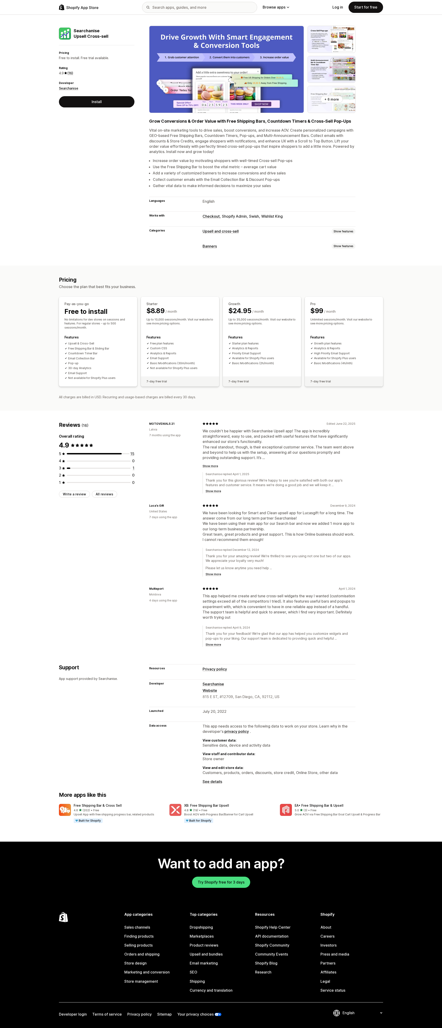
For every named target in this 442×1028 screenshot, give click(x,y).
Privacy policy (215, 669)
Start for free (365, 7)
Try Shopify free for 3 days (221, 882)
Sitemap (164, 1014)
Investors (328, 945)
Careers (327, 936)
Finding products (139, 936)
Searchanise (68, 88)
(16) (70, 73)
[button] (110, 813)
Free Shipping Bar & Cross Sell (98, 805)
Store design (135, 963)
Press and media (334, 954)
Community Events (271, 954)
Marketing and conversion (147, 972)
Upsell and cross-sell (221, 231)
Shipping (197, 981)
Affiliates (328, 972)
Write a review (74, 494)
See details (212, 781)
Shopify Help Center (273, 927)
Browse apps (274, 7)
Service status (332, 990)
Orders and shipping (142, 954)
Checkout (211, 216)
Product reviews (204, 945)
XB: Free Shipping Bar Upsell (206, 805)
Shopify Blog (266, 963)
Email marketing (204, 963)
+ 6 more (331, 99)
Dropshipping (201, 927)
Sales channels (137, 927)
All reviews (104, 494)
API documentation (271, 936)
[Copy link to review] (177, 423)
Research (263, 972)
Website (210, 690)
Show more (210, 466)
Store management (141, 981)
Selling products (138, 945)
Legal (325, 981)
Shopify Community (272, 945)
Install (97, 101)
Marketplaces (202, 936)
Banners (210, 246)
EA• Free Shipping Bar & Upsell (319, 805)
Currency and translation (211, 990)
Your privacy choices (195, 1014)
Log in (337, 7)
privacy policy (236, 731)
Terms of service (107, 1014)
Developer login (73, 1014)
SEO (193, 972)
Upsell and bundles (206, 954)
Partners (327, 963)
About (325, 927)
